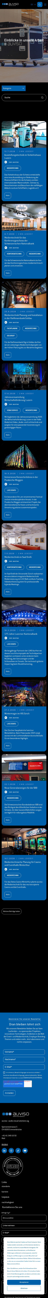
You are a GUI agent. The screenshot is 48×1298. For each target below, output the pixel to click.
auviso (16, 162)
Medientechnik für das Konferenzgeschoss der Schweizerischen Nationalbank (19, 240)
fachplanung (12, 328)
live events (11, 490)
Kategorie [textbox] (7, 88)
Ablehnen (24, 1288)
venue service (12, 410)
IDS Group (11, 336)
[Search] (39, 4)
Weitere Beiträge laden (11, 911)
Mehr (8, 195)
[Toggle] (45, 4)
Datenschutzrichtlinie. (33, 1077)
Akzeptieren (24, 1282)
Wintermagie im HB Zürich (16, 713)
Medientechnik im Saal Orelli (18, 557)
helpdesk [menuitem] (5, 1197)
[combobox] (14, 88)
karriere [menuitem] (5, 1191)
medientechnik (12, 168)
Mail (3, 1138)
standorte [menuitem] (6, 1186)
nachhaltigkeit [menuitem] (8, 1202)
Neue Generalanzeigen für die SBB (20, 788)
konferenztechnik (14, 254)
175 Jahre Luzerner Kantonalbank (20, 634)
